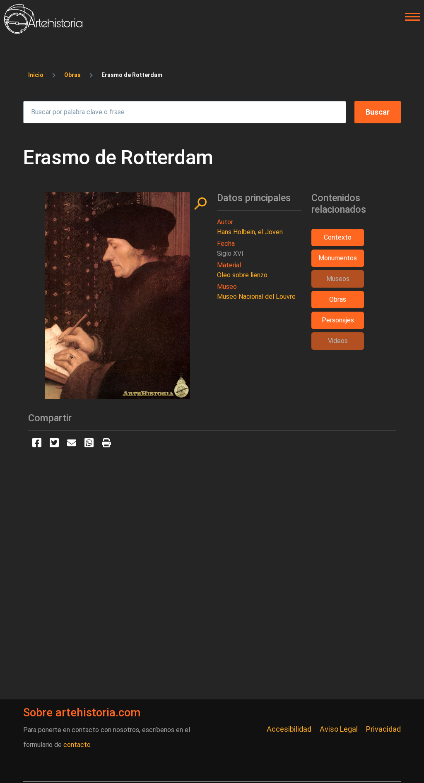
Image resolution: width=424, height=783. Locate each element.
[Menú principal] (410, 17)
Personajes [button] (338, 320)
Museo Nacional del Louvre (256, 296)
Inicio (35, 75)
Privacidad (383, 729)
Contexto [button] (338, 237)
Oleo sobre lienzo (242, 275)
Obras (72, 75)
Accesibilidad (289, 729)
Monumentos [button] (337, 258)
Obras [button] (337, 299)
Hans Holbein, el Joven (250, 232)
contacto (77, 745)
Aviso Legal (339, 729)
